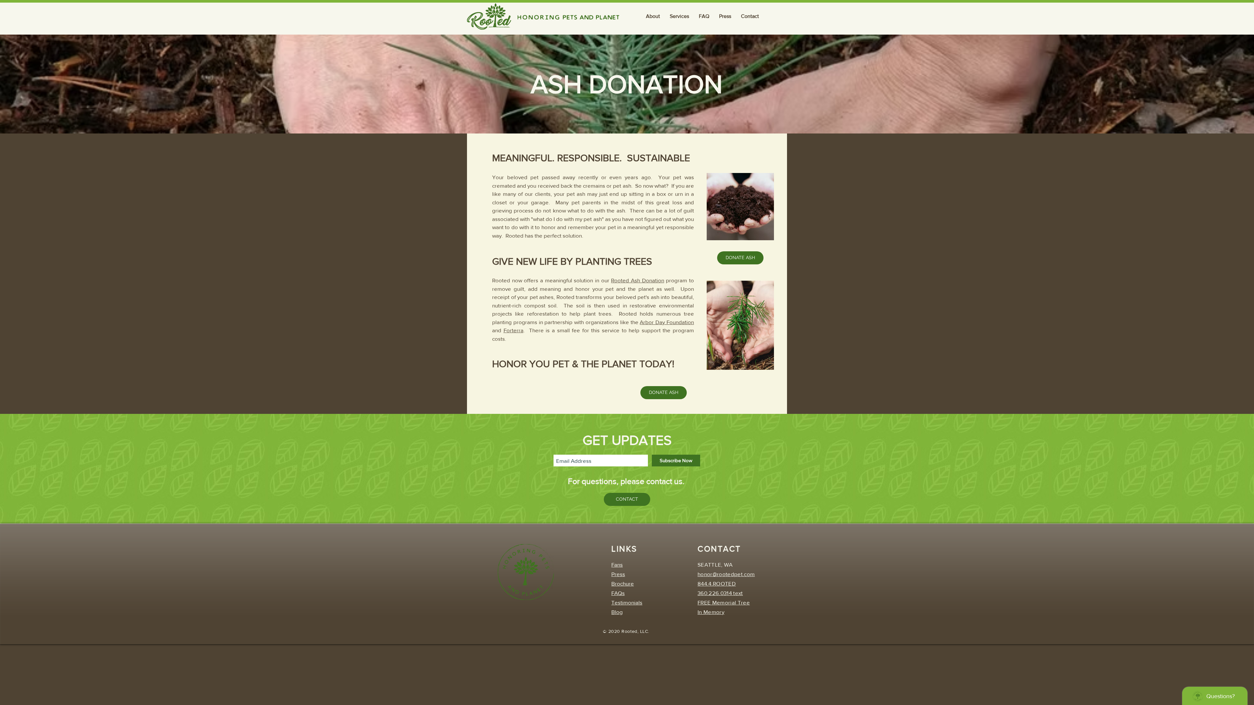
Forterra (513, 330)
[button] (653, 16)
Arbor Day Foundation (667, 322)
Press (618, 574)
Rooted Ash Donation (637, 280)
